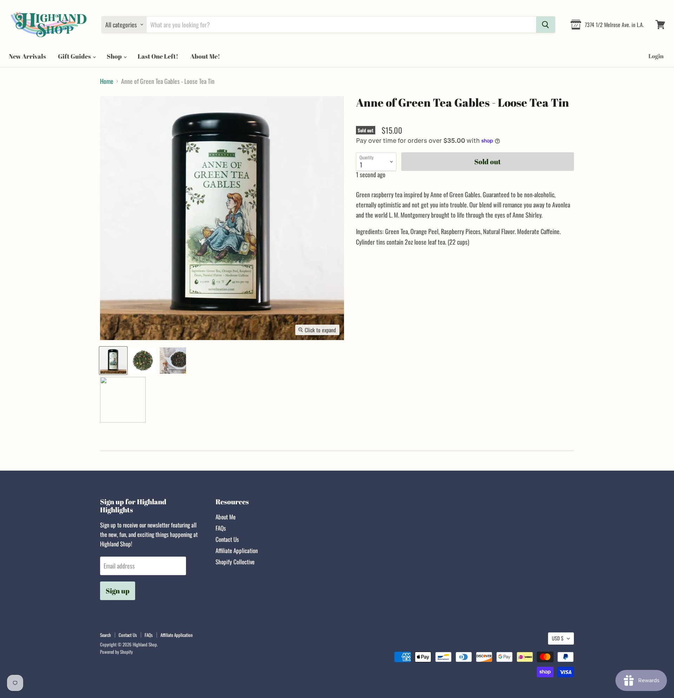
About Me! (205, 56)
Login (655, 56)
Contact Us (227, 539)
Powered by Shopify (116, 651)
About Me (226, 516)
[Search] (545, 24)
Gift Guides (75, 56)
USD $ (557, 638)
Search (105, 634)
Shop (115, 56)
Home (106, 81)
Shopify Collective (235, 561)
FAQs (221, 528)
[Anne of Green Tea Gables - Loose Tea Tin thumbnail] (113, 360)
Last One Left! (158, 56)
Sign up (118, 591)
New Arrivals (27, 56)
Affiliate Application (237, 550)
